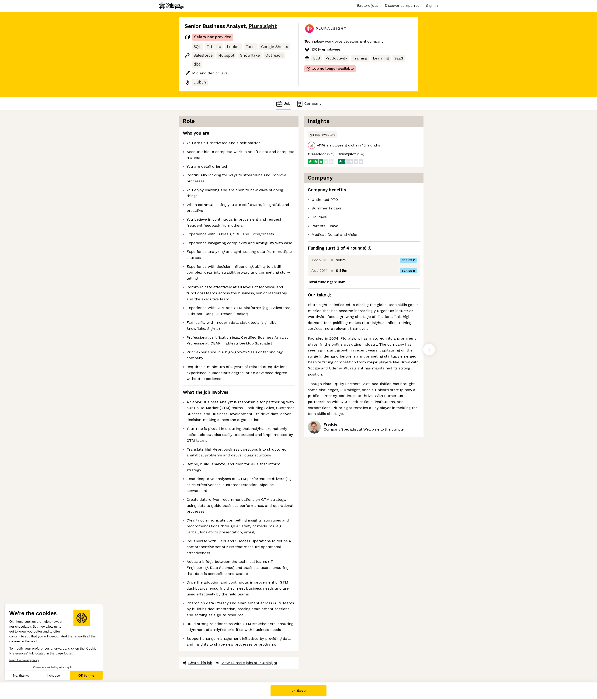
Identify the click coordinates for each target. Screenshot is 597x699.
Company (312, 103)
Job (287, 103)
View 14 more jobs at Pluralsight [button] (249, 663)
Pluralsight (263, 26)
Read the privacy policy (24, 660)
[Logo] (171, 6)
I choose (53, 675)
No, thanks (21, 675)
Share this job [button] (200, 663)
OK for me (86, 675)
